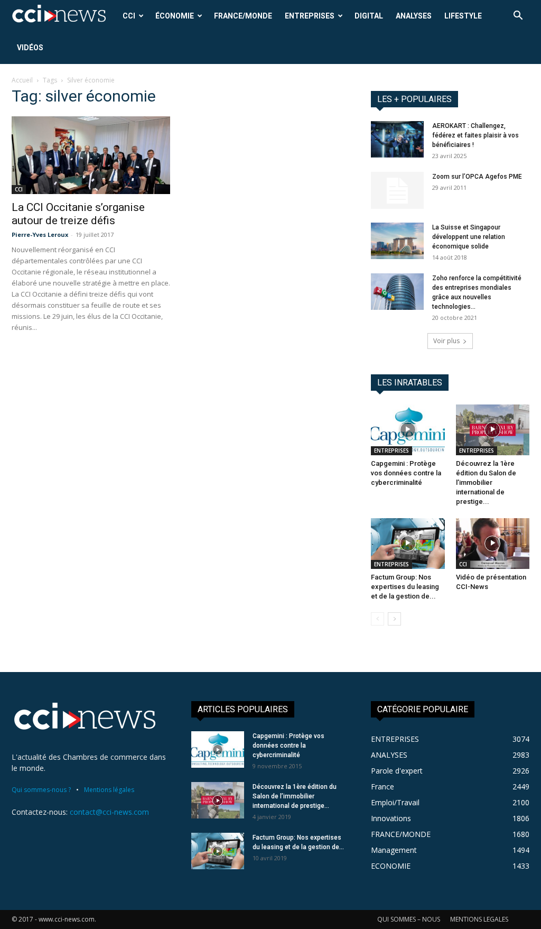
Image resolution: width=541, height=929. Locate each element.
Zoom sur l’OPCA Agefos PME (477, 176)
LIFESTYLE (463, 16)
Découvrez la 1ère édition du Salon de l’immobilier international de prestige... (486, 482)
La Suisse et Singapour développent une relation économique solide (468, 237)
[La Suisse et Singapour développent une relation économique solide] (397, 241)
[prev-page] (377, 619)
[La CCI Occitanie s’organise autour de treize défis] (91, 155)
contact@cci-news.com (109, 812)
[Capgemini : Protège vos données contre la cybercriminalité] (408, 429)
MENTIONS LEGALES (479, 919)
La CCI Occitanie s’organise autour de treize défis (78, 214)
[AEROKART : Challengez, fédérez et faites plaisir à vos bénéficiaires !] (397, 139)
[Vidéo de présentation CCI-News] (493, 543)
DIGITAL (369, 16)
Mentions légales (109, 789)
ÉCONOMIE (174, 16)
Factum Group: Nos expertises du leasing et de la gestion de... (405, 586)
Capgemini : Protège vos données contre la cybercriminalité (406, 472)
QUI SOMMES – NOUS (408, 919)
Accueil (22, 80)
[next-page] (394, 619)
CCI (129, 16)
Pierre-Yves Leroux (40, 234)
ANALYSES (414, 16)
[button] (517, 17)
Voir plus (446, 340)
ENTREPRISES (309, 16)
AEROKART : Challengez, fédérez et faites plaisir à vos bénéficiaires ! (475, 135)
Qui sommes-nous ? (41, 789)
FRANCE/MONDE (243, 16)
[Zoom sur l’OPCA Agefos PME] (397, 190)
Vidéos (30, 47)
